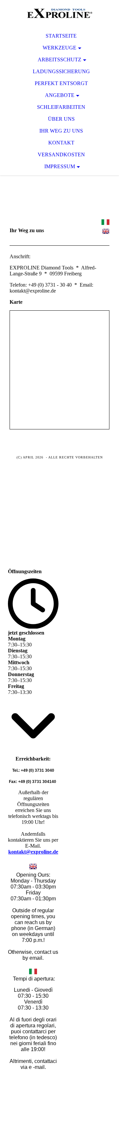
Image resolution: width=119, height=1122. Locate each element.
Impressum (59, 166)
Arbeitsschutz (59, 59)
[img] (59, 13)
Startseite (61, 36)
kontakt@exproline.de (33, 852)
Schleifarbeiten (61, 107)
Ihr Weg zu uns (61, 131)
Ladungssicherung (61, 71)
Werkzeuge (59, 47)
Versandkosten (61, 154)
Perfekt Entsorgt (61, 83)
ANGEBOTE (59, 95)
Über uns (61, 119)
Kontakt (61, 142)
